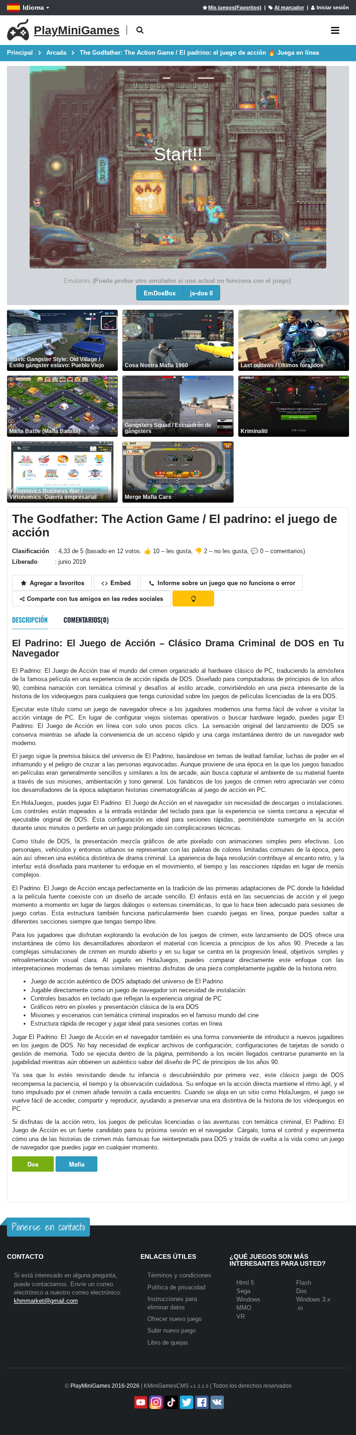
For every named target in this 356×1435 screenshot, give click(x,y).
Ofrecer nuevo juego (174, 1318)
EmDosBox (160, 292)
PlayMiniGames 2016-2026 (105, 1386)
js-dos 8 (201, 292)
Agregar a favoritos (56, 582)
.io (299, 1307)
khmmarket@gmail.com (46, 1300)
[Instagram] (155, 1402)
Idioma (33, 7)
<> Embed (116, 582)
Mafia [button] (76, 1164)
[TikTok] (170, 1402)
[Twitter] (185, 1402)
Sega (243, 1291)
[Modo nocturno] (193, 598)
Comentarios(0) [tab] (86, 620)
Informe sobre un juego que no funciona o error (225, 582)
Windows (248, 1299)
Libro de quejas (167, 1342)
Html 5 (245, 1282)
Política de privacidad (176, 1287)
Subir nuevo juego (171, 1330)
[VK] (216, 1402)
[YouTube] (139, 1402)
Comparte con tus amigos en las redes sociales (94, 598)
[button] (140, 30)
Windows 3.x (313, 1299)
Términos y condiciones (179, 1275)
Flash (303, 1282)
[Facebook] (201, 1402)
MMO (243, 1307)
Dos (32, 1164)
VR (240, 1316)
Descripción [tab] (30, 620)
